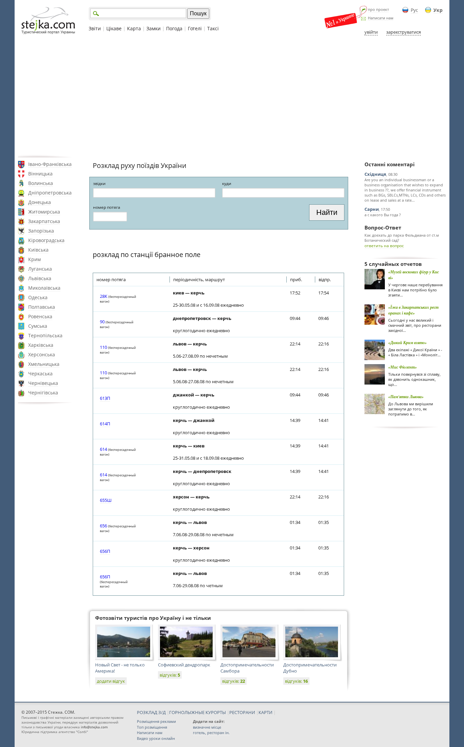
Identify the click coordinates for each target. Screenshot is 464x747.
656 (103, 526)
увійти (371, 32)
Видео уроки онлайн (156, 738)
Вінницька (40, 173)
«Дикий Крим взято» (407, 342)
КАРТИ (265, 712)
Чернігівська (43, 392)
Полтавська (41, 307)
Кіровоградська (46, 240)
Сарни (371, 209)
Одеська (38, 297)
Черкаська (40, 373)
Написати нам (380, 17)
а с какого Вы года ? (382, 214)
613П (105, 398)
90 (102, 322)
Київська (38, 250)
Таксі (213, 28)
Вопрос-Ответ (382, 227)
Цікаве (114, 28)
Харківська (40, 345)
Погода (174, 28)
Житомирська (44, 211)
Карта (134, 28)
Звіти (95, 28)
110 (103, 347)
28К (103, 296)
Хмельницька (43, 364)
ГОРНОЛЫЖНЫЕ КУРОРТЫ (197, 712)
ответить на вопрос (384, 246)
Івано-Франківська (50, 164)
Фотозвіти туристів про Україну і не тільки (153, 617)
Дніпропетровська (50, 192)
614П (105, 424)
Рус (414, 10)
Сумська (37, 326)
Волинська (40, 183)
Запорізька (41, 230)
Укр (438, 10)
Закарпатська (44, 221)
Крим (34, 259)
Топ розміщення (152, 727)
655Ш (105, 500)
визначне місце (207, 727)
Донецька (39, 202)
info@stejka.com (94, 727)
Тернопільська (45, 335)
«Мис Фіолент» (402, 367)
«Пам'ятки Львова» (406, 397)
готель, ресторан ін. (211, 732)
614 (103, 449)
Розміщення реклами (156, 721)
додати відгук (111, 681)
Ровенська (40, 316)
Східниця (375, 174)
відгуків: (170, 675)
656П (105, 551)
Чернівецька (43, 383)
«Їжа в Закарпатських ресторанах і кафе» (413, 310)
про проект (378, 9)
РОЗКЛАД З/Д (151, 712)
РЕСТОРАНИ (242, 712)
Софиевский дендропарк (184, 665)
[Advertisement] (232, 96)
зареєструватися (403, 32)
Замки (153, 28)
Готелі (195, 28)
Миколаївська (44, 288)
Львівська (39, 278)
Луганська (40, 269)
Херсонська (41, 354)
